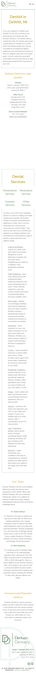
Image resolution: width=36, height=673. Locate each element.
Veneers (11, 406)
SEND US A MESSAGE (18, 117)
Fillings (10, 392)
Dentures (11, 450)
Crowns (11, 350)
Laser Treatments (14, 428)
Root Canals (12, 301)
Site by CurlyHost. (22, 670)
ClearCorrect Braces (15, 247)
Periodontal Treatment (16, 370)
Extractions (12, 326)
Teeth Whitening (14, 274)
